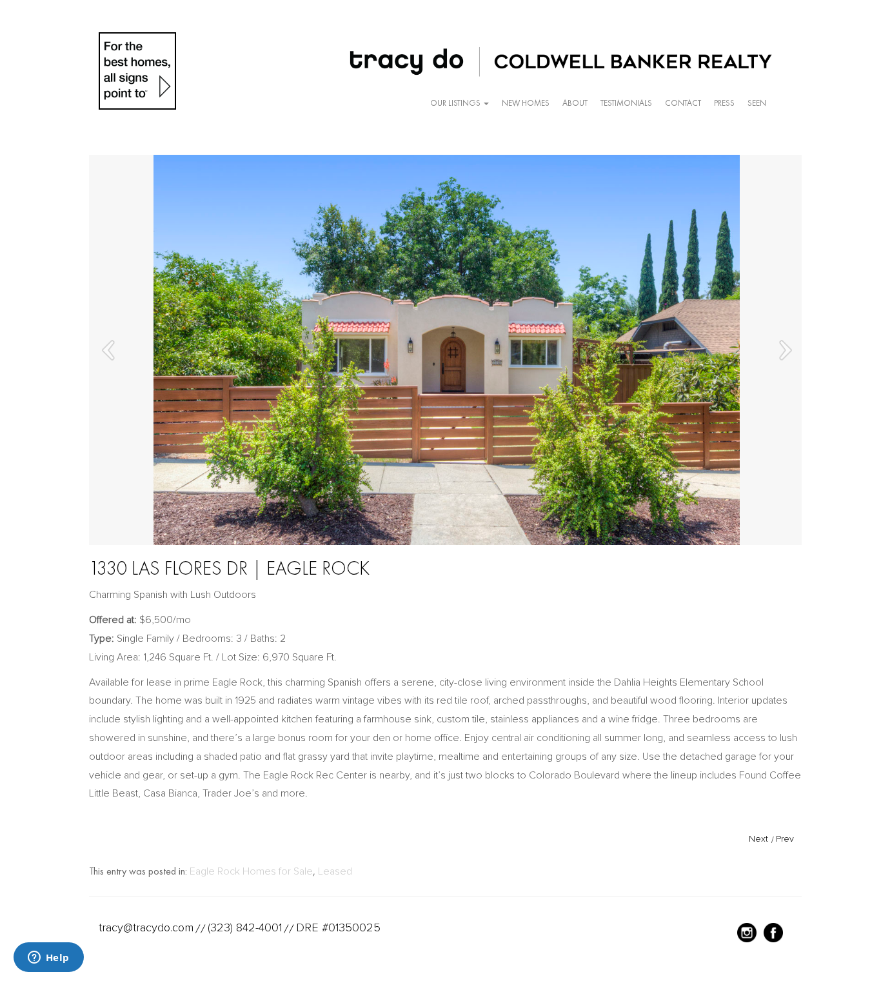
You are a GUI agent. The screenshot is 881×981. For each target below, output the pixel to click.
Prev (785, 838)
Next (758, 838)
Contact (683, 103)
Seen (756, 103)
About (575, 103)
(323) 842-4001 (245, 927)
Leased (335, 871)
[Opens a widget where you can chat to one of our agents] (48, 958)
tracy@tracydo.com (146, 927)
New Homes (525, 103)
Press (724, 103)
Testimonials (626, 103)
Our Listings (456, 103)
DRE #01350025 (338, 927)
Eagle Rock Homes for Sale (251, 871)
